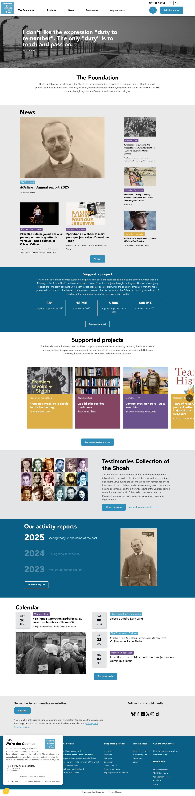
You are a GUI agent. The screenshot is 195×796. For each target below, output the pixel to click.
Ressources (92, 10)
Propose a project (97, 324)
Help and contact (118, 10)
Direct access (140, 744)
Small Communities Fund (72, 769)
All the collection (114, 507)
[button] (189, 398)
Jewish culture (110, 765)
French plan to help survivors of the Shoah (80, 761)
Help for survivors (112, 769)
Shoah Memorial (160, 769)
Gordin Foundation (70, 765)
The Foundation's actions (72, 751)
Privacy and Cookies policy (93, 792)
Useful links (159, 762)
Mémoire (108, 758)
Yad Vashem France (162, 776)
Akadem (157, 780)
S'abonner (22, 710)
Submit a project (171, 10)
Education (108, 761)
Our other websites (163, 744)
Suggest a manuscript (142, 507)
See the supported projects (97, 442)
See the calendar (105, 676)
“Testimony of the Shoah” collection (77, 754)
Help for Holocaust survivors (165, 751)
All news (97, 259)
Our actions (67, 744)
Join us (136, 761)
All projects (109, 751)
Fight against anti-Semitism (116, 772)
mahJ (155, 783)
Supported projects (114, 744)
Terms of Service (115, 792)
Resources (137, 758)
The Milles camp (160, 773)
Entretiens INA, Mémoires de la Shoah (78, 758)
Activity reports (140, 754)
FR (170, 2)
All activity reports (36, 584)
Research (108, 754)
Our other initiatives (70, 772)
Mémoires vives (160, 754)
